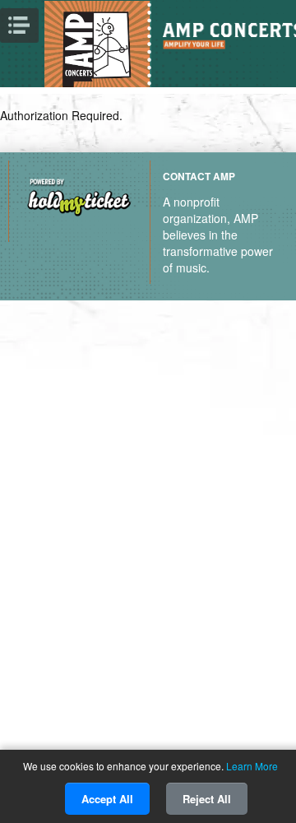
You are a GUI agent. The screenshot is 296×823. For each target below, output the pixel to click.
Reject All (207, 799)
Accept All (107, 799)
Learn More (252, 766)
